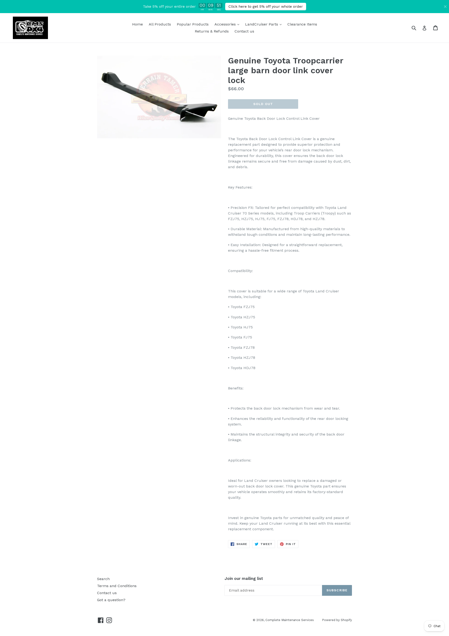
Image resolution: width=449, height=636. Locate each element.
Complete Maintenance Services (289, 620)
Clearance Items (302, 24)
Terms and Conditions (117, 586)
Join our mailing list (243, 578)
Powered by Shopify (337, 620)
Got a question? (111, 600)
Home (137, 24)
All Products (160, 24)
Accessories (228, 24)
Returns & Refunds (212, 31)
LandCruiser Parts (264, 24)
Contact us (244, 31)
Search (103, 579)
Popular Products (193, 24)
